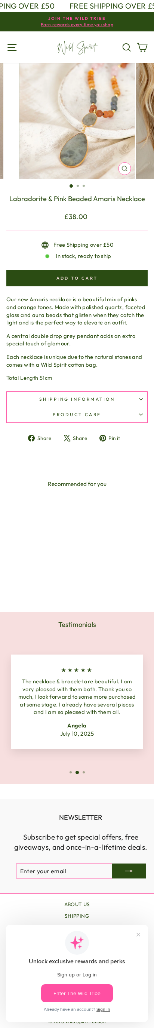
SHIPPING (77, 915)
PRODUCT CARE (77, 414)
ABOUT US (77, 904)
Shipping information (77, 399)
